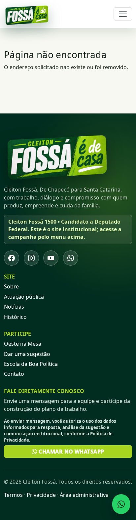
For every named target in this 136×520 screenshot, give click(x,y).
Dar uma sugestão (27, 354)
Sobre (11, 286)
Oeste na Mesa (22, 343)
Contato (14, 373)
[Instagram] (31, 258)
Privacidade (41, 494)
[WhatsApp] (70, 258)
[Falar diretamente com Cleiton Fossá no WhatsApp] (121, 504)
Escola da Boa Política (31, 364)
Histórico (15, 317)
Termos (13, 494)
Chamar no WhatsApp (70, 451)
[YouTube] (50, 258)
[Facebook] (11, 258)
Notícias (14, 306)
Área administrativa (84, 494)
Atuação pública (24, 296)
